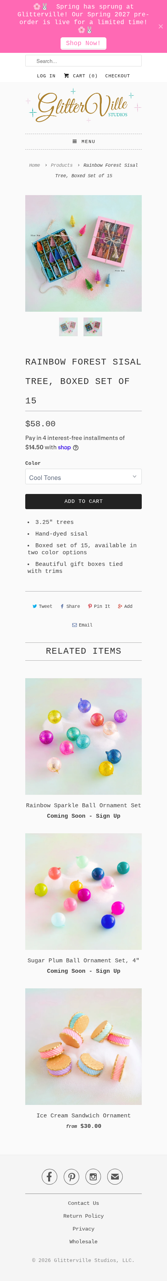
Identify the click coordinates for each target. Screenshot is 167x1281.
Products (62, 165)
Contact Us (83, 1203)
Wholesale (83, 1242)
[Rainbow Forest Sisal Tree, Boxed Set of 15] (83, 253)
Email (85, 625)
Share (73, 606)
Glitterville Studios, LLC (93, 1261)
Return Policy (83, 1216)
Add (128, 606)
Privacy (83, 1229)
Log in (46, 76)
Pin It (102, 606)
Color (33, 463)
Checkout (117, 76)
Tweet (45, 606)
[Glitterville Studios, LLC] (83, 108)
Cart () (84, 76)
